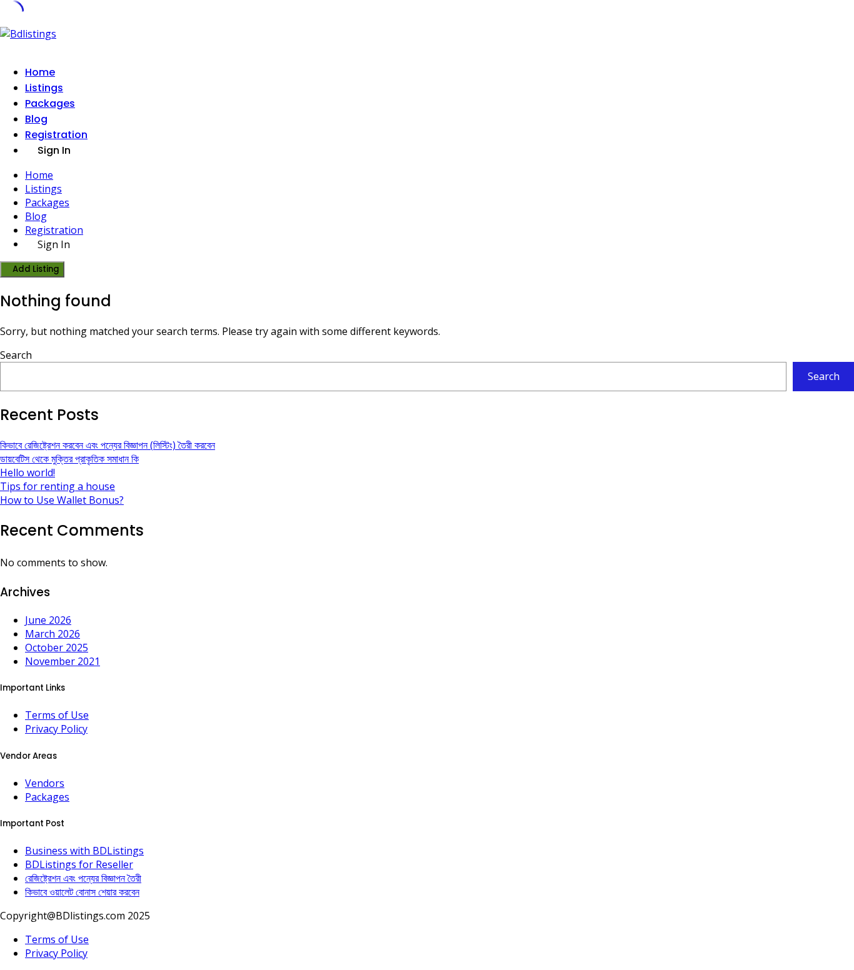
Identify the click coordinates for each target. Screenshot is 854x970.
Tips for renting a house (57, 486)
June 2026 (48, 620)
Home (40, 72)
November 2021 (62, 661)
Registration (56, 135)
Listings (44, 88)
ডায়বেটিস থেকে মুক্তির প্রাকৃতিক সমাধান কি (69, 459)
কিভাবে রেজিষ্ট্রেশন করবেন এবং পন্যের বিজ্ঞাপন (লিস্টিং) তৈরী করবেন (107, 445)
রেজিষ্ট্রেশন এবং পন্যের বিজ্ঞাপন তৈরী (83, 878)
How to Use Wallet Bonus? (62, 500)
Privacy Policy (56, 729)
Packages (50, 103)
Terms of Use (57, 715)
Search (16, 355)
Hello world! (27, 472)
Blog (36, 119)
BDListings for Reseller (79, 864)
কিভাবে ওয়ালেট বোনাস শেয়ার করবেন (82, 892)
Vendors (44, 783)
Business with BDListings (84, 851)
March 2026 (52, 634)
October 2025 (56, 647)
